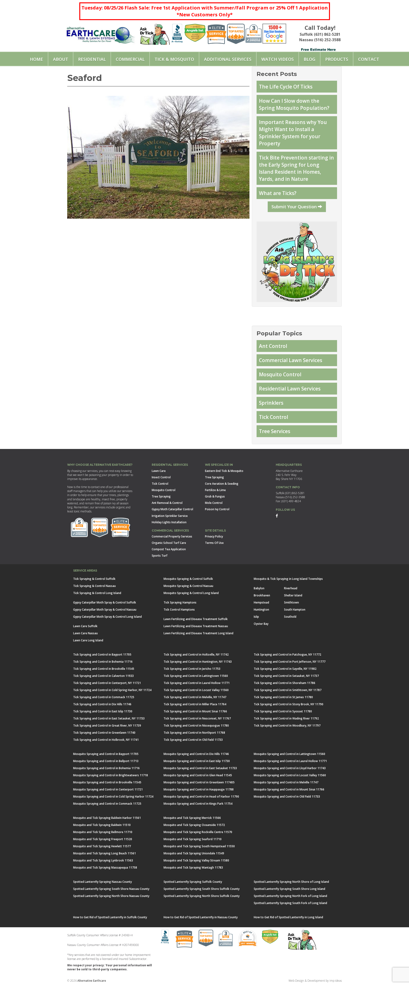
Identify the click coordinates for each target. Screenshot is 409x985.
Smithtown (291, 602)
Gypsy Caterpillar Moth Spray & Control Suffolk (104, 602)
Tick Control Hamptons (179, 610)
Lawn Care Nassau (85, 633)
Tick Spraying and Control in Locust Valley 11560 (196, 690)
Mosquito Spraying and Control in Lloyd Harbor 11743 (290, 768)
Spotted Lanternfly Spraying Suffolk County (193, 882)
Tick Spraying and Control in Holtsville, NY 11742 (196, 654)
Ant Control (273, 346)
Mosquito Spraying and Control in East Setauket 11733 (200, 768)
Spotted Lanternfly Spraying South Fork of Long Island (290, 903)
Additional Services (227, 59)
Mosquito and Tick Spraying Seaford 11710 (193, 839)
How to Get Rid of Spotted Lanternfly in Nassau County (201, 917)
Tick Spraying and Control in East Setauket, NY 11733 (109, 718)
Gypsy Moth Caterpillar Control (172, 509)
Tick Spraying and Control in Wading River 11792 (286, 718)
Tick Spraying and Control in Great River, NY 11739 (107, 725)
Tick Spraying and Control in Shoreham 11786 (284, 683)
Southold (290, 617)
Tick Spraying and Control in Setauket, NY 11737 (286, 676)
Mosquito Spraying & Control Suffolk (188, 579)
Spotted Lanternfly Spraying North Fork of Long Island (290, 896)
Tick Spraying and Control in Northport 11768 (194, 733)
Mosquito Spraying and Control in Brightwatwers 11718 (110, 775)
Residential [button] (92, 59)
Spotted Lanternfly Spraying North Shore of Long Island (291, 882)
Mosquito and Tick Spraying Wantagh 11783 (193, 867)
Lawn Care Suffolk (85, 626)
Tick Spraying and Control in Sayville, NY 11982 (285, 669)
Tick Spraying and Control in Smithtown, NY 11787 (287, 690)
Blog (309, 59)
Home (36, 59)
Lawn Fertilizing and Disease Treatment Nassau (196, 626)
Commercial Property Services (172, 536)
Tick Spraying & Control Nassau (94, 586)
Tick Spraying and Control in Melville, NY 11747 (195, 697)
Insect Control (161, 477)
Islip (256, 617)
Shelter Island (293, 595)
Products (336, 59)
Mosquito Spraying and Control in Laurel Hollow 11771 (290, 761)
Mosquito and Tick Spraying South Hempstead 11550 (199, 846)
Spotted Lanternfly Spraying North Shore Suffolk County (202, 896)
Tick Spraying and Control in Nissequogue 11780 (196, 725)
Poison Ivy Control (217, 509)
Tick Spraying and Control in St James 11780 (283, 697)
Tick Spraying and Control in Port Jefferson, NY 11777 (289, 662)
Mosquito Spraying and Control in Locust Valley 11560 (290, 775)
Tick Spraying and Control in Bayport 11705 (102, 654)
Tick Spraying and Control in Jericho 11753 (192, 669)
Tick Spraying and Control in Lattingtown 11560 (196, 676)
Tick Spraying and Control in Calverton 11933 (103, 676)
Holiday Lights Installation (169, 522)
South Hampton (294, 610)
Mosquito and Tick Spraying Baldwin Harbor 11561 (107, 818)
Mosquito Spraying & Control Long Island (191, 593)
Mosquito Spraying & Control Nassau (188, 586)
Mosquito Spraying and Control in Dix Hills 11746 (196, 754)
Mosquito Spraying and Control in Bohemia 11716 (106, 768)
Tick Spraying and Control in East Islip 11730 (102, 711)
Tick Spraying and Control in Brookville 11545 (103, 669)
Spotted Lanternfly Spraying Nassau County (102, 882)
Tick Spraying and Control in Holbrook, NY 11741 (106, 740)
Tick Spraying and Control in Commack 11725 (103, 697)
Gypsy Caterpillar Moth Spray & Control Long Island (107, 617)
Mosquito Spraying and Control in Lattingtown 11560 (289, 754)
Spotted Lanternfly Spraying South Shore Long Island (289, 889)
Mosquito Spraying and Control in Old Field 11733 (287, 796)
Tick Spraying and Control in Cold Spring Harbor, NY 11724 (112, 690)
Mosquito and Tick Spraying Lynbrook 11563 (103, 860)
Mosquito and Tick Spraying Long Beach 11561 (104, 853)
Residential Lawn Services (289, 388)
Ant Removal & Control (167, 503)
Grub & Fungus (215, 496)
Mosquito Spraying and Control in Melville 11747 (286, 782)
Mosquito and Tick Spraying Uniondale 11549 (194, 853)
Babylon (259, 588)
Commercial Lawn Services (290, 360)
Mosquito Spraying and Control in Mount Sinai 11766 (289, 789)
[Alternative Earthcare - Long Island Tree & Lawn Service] (100, 33)
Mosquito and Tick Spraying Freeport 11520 (102, 839)
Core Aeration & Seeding (221, 484)
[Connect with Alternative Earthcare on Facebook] (277, 516)
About (60, 59)
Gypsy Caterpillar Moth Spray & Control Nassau (104, 610)
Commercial (130, 59)
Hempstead (261, 602)
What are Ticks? (277, 193)
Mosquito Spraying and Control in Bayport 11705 (105, 754)
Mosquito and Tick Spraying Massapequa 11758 (105, 867)
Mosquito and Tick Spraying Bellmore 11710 (102, 832)
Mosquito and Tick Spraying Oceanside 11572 (194, 825)
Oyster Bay (261, 624)
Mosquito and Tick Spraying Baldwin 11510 (102, 825)
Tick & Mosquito (174, 59)
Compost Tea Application (169, 549)
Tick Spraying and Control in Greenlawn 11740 (104, 733)
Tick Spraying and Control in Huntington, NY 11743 (198, 662)
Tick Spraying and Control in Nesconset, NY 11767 (197, 718)
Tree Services (274, 431)
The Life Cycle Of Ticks (285, 86)
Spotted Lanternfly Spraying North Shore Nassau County (111, 896)
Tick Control (273, 417)
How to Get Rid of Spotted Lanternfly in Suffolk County (110, 917)
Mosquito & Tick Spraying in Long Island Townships (288, 579)
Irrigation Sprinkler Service (170, 516)
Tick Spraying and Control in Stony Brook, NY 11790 (288, 704)
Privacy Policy (214, 536)
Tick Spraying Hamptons (180, 602)
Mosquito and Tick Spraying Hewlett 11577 (102, 846)
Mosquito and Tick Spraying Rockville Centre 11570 (198, 832)
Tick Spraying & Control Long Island (97, 593)
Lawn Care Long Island (88, 640)
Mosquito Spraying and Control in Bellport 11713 (105, 761)
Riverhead (290, 588)
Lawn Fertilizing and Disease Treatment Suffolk (196, 619)
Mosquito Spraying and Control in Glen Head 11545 (198, 775)
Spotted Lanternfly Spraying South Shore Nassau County (111, 889)
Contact (368, 59)
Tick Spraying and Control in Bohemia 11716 (103, 662)
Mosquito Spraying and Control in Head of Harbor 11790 (201, 796)
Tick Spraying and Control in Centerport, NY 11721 (107, 683)
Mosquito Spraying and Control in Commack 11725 (107, 804)
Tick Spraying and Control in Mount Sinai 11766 (195, 711)
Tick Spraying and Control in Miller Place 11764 (195, 704)
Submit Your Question (294, 206)
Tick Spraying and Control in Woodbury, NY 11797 (287, 725)
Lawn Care (159, 471)
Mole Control (213, 503)
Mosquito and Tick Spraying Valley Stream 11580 (196, 860)
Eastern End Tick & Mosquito (224, 471)
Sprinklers (271, 402)
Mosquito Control (280, 374)
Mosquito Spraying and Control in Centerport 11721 (108, 789)
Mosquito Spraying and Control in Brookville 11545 (107, 782)
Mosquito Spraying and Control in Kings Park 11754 (198, 804)
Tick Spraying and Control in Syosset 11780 (283, 711)
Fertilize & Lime (215, 490)
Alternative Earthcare (91, 981)
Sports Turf (159, 556)
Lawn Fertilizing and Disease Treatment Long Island (198, 633)
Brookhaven (262, 595)
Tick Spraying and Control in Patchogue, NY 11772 (287, 654)
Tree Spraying (161, 496)
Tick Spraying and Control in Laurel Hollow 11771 (197, 683)
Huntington (261, 610)
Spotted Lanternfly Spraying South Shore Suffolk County (202, 889)
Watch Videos (277, 59)
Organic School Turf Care (169, 543)
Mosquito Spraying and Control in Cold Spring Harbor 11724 (113, 796)
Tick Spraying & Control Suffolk (94, 579)
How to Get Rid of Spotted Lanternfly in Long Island (288, 917)
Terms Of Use (214, 543)
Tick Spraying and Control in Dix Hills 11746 (102, 704)
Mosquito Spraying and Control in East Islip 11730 (197, 761)
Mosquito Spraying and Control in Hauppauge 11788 (199, 789)
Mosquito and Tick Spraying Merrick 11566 (192, 818)
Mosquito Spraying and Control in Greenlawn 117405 (199, 782)
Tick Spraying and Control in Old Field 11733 (193, 740)
